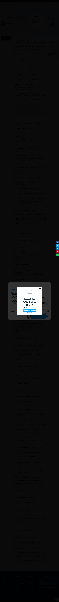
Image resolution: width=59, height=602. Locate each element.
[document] (29, 301)
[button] (57, 242)
